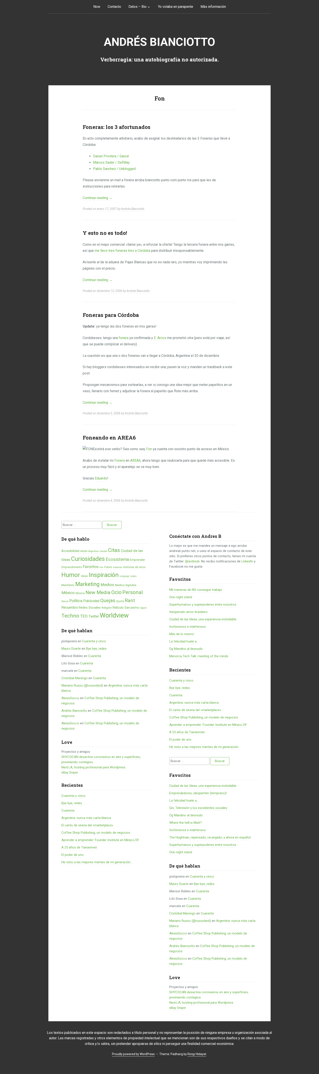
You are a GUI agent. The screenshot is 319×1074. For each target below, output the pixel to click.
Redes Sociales (90, 607)
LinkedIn (247, 561)
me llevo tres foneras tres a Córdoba (122, 251)
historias (117, 567)
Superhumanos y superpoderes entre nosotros (202, 604)
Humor (70, 574)
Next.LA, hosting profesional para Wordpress (93, 767)
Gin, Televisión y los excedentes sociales (198, 808)
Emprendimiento (71, 567)
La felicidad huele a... (184, 641)
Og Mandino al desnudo (186, 649)
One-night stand (180, 597)
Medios (107, 584)
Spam (143, 607)
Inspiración (104, 574)
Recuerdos (69, 607)
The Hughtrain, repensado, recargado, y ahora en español (210, 837)
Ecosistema (117, 559)
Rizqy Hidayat (196, 1054)
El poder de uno (72, 855)
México (68, 592)
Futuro (108, 567)
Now (96, 7)
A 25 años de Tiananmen (79, 847)
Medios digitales (125, 585)
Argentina (93, 551)
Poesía (64, 601)
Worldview (114, 615)
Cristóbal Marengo (74, 678)
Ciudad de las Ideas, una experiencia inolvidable (202, 619)
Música (80, 593)
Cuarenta (94, 656)
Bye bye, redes (96, 649)
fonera (123, 338)
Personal (132, 592)
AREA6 (135, 460)
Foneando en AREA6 (109, 437)
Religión (107, 607)
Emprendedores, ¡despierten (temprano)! (198, 793)
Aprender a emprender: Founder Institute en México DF (100, 840)
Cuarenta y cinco (94, 641)
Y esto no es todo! (105, 232)
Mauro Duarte (71, 649)
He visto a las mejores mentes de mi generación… (96, 862)
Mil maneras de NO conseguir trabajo (195, 590)
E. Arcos (160, 338)
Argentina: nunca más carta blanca (86, 818)
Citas (114, 550)
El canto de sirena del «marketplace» (87, 825)
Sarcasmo (132, 607)
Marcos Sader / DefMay (111, 162)
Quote (120, 601)
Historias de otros (134, 567)
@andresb (192, 561)
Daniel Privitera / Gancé (111, 156)
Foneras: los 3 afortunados (116, 127)
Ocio (116, 592)
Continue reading (97, 198)
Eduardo (101, 478)
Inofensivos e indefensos (187, 627)
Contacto (114, 7)
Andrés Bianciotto (159, 42)
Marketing (87, 584)
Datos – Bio (137, 7)
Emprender (137, 560)
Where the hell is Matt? (185, 823)
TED (84, 616)
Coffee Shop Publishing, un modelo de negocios (95, 833)
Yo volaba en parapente (175, 7)
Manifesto (67, 585)
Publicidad (91, 601)
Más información (213, 7)
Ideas (84, 576)
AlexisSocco (70, 698)
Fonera (119, 460)
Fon (149, 449)
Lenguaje (124, 576)
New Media (98, 592)
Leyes (133, 576)
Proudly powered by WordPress (133, 1054)
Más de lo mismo (181, 634)
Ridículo (118, 607)
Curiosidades (88, 558)
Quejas (107, 600)
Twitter (94, 616)
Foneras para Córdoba (111, 314)
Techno (70, 616)
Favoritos (91, 566)
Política (75, 600)
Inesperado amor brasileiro (188, 612)
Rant (130, 600)
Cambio (103, 551)
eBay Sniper (69, 772)
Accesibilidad (70, 551)
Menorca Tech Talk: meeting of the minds (198, 656)
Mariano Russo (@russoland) (82, 685)
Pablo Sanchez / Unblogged (114, 169)
